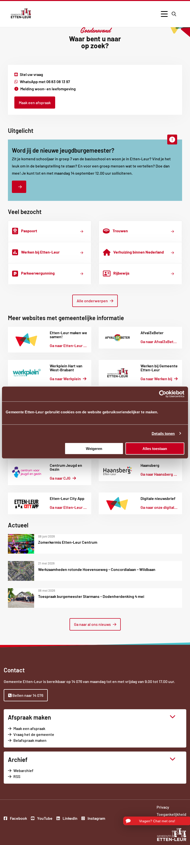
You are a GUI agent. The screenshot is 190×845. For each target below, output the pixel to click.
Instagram (96, 819)
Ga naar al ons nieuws (92, 624)
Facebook (18, 819)
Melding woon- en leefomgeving (48, 88)
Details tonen (163, 433)
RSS (16, 776)
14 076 (76, 681)
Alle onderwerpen (92, 300)
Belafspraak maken (36, 740)
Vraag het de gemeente (40, 734)
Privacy (163, 807)
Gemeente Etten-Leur (21, 13)
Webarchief (23, 770)
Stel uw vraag (31, 74)
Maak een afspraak (35, 102)
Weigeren (94, 448)
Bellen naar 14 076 (27, 695)
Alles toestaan (154, 448)
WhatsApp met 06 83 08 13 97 (45, 81)
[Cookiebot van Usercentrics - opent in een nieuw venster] (162, 394)
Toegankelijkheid (171, 814)
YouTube (44, 819)
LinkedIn (69, 819)
